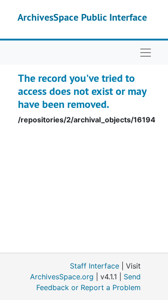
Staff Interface (94, 265)
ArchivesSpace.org (62, 276)
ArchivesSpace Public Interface (82, 17)
